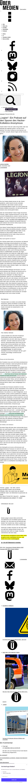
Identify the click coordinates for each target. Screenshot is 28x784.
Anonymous (9, 547)
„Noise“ (20, 498)
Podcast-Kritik (3, 549)
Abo (4, 24)
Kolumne (2, 114)
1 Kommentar (3, 167)
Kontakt (5, 27)
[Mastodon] (10, 600)
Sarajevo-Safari (7, 37)
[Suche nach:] (12, 94)
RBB (8, 549)
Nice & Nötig (6, 39)
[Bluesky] (10, 590)
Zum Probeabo (9, 111)
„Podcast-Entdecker (6, 349)
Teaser (7, 413)
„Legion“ (7, 487)
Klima (4, 33)
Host (4, 374)
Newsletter (5, 29)
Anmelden (10, 107)
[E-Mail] (10, 569)
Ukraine (12, 549)
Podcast (5, 31)
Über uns (5, 26)
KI (3, 35)
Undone (16, 549)
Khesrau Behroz (16, 547)
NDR (22, 547)
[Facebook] (10, 579)
